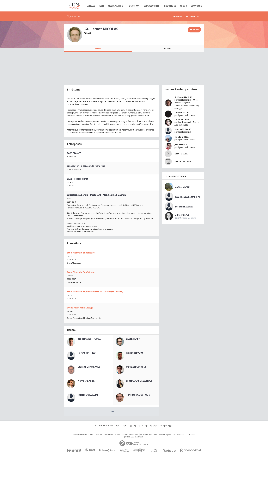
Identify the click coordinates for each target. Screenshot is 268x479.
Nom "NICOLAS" (182, 153)
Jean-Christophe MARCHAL (187, 197)
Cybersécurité (151, 5)
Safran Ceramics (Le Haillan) (185, 218)
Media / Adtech (116, 5)
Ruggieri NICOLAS (182, 129)
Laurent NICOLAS (182, 112)
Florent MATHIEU (86, 352)
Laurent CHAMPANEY (88, 366)
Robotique (170, 5)
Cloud (183, 5)
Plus (111, 411)
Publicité (99, 434)
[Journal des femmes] (74, 450)
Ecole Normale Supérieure (81, 252)
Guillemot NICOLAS (183, 97)
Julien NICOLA (180, 144)
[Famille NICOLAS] (168, 161)
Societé (117, 434)
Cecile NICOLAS (181, 119)
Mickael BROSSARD (184, 206)
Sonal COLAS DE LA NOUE (139, 380)
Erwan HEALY (133, 338)
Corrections (190, 434)
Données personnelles (130, 434)
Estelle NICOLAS (182, 137)
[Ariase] (169, 450)
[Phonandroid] (190, 450)
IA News (91, 5)
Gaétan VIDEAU (182, 187)
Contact (91, 434)
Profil (98, 48)
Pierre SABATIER (85, 380)
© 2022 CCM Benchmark (134, 437)
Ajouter (196, 29)
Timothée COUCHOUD (138, 394)
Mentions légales (165, 434)
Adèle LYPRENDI (182, 215)
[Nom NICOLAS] (168, 153)
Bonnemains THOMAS (89, 338)
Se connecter (192, 16)
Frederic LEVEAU (134, 352)
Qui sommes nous (80, 434)
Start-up (134, 5)
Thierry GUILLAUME (87, 394)
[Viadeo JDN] (154, 450)
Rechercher (75, 16)
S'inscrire (177, 16)
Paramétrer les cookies (148, 434)
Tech (101, 5)
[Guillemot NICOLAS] (74, 34)
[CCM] (90, 450)
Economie (196, 5)
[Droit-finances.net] (124, 450)
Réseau (167, 48)
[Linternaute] (107, 450)
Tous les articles (178, 434)
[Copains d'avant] (139, 450)
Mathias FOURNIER (136, 366)
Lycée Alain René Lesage (80, 307)
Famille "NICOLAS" (183, 161)
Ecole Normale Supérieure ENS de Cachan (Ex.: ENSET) (95, 291)
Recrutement (108, 434)
